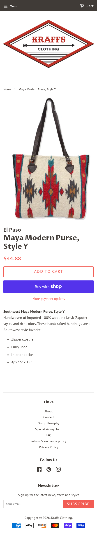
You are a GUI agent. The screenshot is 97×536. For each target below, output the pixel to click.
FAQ (48, 435)
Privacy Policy (48, 447)
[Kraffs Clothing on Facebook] (39, 470)
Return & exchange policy (48, 441)
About (48, 411)
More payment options (48, 298)
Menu (13, 6)
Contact (48, 417)
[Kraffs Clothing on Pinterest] (48, 470)
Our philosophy (48, 423)
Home (7, 90)
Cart (90, 6)
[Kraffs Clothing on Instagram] (58, 470)
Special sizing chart (48, 429)
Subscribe (78, 504)
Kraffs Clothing (61, 518)
